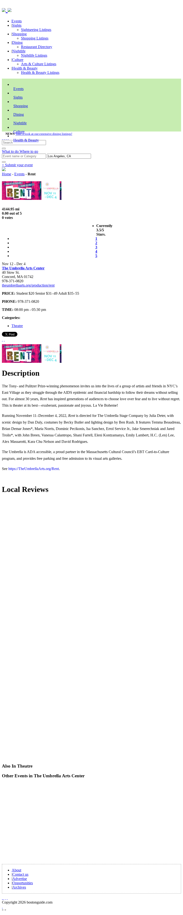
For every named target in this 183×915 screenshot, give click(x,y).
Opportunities (22, 883)
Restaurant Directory (36, 47)
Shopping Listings (34, 38)
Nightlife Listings (34, 55)
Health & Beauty (25, 68)
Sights (16, 25)
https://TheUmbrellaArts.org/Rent (33, 469)
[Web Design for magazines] (2, 907)
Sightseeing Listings (36, 30)
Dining (17, 42)
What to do (11, 151)
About (16, 870)
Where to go (29, 151)
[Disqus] (91, 562)
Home (6, 174)
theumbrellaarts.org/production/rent (28, 285)
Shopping (19, 34)
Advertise (19, 879)
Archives (19, 887)
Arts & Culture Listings (38, 64)
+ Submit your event (17, 165)
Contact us (20, 874)
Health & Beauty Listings (40, 73)
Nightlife (18, 51)
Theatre (17, 326)
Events (16, 21)
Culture (17, 60)
